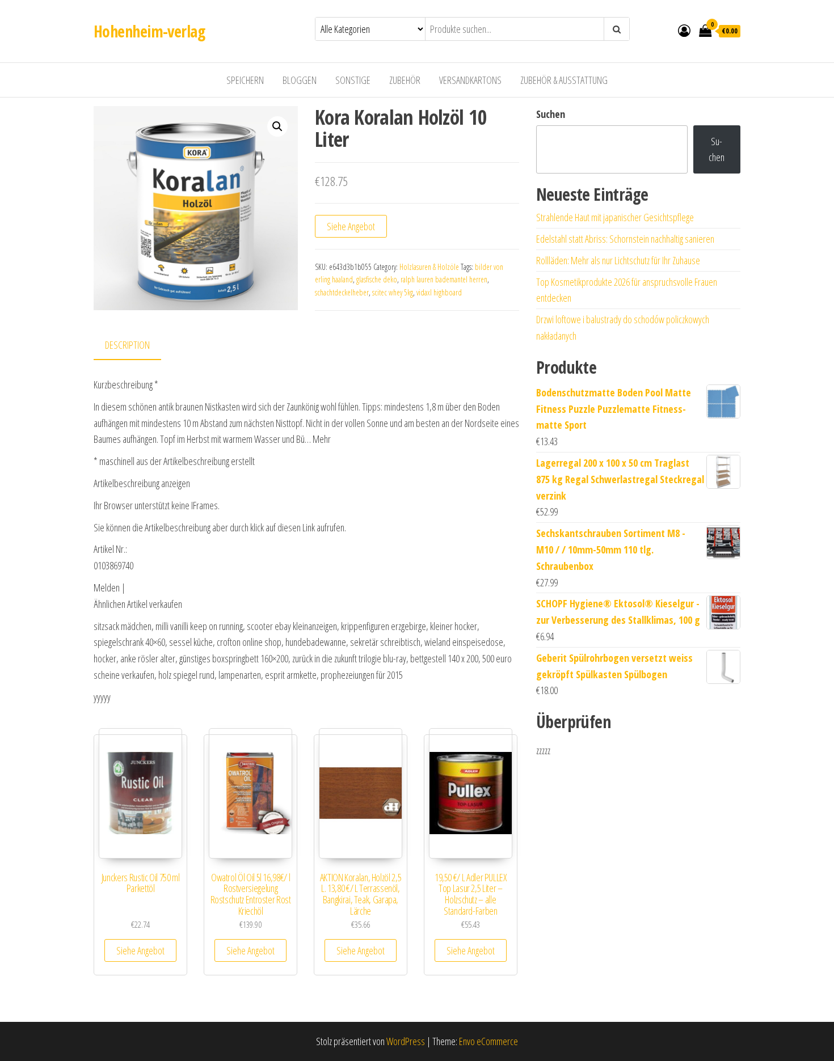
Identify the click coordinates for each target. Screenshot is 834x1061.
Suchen (550, 114)
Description (127, 345)
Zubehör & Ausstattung (564, 80)
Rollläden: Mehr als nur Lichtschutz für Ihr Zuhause (618, 260)
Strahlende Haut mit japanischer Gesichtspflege (615, 217)
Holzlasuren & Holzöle (429, 266)
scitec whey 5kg (392, 292)
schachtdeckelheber (342, 292)
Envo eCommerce (488, 1041)
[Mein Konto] (684, 30)
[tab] (136, 345)
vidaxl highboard (439, 292)
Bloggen (300, 80)
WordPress (405, 1041)
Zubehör (404, 80)
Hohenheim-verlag (149, 31)
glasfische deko (376, 279)
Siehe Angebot (351, 226)
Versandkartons (470, 80)
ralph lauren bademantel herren (444, 279)
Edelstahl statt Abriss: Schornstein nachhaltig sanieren (625, 239)
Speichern (245, 80)
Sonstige (352, 80)
